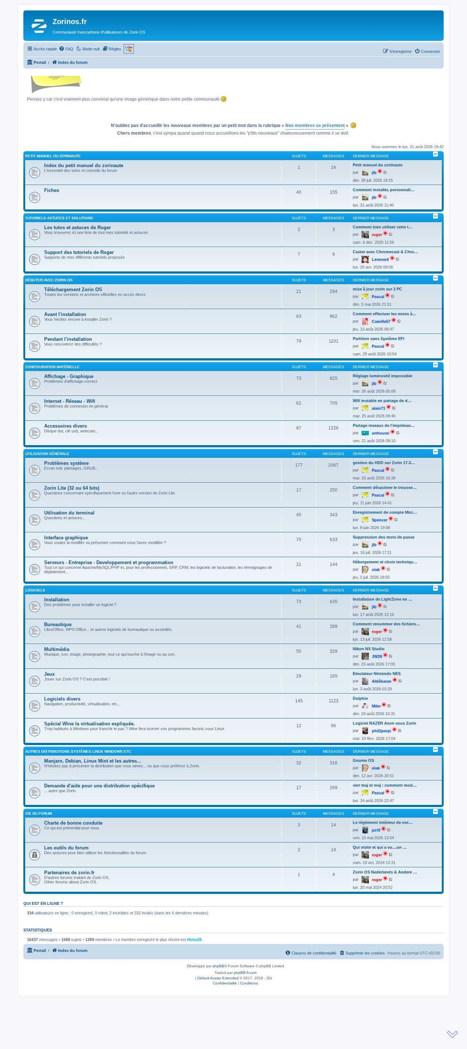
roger (377, 234)
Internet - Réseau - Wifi (69, 401)
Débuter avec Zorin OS (49, 280)
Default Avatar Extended (218, 978)
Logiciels (35, 590)
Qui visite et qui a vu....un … (380, 847)
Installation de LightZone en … (382, 599)
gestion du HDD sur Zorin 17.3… (384, 462)
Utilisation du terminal (69, 513)
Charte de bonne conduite (73, 823)
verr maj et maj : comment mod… (385, 785)
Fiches (51, 190)
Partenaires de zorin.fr (69, 872)
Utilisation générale (47, 454)
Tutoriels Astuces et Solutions (59, 218)
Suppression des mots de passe (383, 537)
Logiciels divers (62, 699)
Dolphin (360, 698)
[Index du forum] (39, 25)
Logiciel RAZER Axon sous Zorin (384, 723)
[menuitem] (66, 49)
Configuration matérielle (52, 367)
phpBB (218, 966)
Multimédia (56, 649)
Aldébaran (381, 681)
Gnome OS (363, 760)
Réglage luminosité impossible (382, 376)
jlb (374, 172)
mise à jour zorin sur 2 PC (377, 289)
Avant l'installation (65, 314)
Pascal (378, 296)
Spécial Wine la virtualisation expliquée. (89, 723)
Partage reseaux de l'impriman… (384, 425)
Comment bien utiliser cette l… (382, 227)
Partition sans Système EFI (378, 338)
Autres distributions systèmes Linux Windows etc (78, 751)
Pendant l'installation (68, 339)
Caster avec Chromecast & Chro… (385, 252)
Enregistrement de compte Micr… (385, 512)
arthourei (380, 433)
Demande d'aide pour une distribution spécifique (99, 785)
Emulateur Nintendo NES (377, 673)
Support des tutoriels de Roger (79, 252)
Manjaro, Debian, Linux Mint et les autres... (92, 761)
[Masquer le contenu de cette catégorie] (435, 154)
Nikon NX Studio (369, 649)
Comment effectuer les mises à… (384, 314)
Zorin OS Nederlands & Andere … (385, 872)
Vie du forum (38, 813)
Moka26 (194, 939)
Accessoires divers (65, 426)
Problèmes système (66, 463)
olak (376, 569)
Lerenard (380, 259)
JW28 (377, 656)
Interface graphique (66, 537)
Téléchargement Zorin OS (73, 289)
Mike (376, 706)
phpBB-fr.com (245, 973)
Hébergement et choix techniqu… (385, 562)
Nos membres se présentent (315, 125)
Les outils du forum (66, 848)
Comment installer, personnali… (383, 190)
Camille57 (381, 321)
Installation (56, 599)
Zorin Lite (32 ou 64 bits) (71, 488)
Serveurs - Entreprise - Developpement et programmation (108, 562)
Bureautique (58, 624)
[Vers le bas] (452, 1034)
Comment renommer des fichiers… (386, 624)
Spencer (379, 520)
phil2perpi (381, 731)
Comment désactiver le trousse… (385, 487)
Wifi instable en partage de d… (382, 400)
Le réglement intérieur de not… (383, 822)
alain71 (378, 408)
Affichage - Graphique (68, 376)
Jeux (49, 674)
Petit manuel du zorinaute (53, 156)
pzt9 (376, 830)
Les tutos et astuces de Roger (77, 227)
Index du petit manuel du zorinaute (83, 165)
